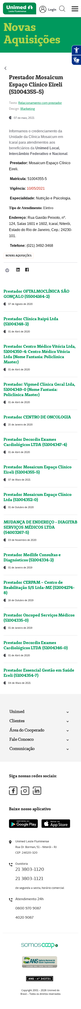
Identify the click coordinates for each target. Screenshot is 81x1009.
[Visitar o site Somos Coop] (39, 945)
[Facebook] (27, 269)
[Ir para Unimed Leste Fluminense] (19, 9)
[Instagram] (25, 791)
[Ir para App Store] (55, 823)
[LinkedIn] (18, 269)
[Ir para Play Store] (23, 823)
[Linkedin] (37, 791)
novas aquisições (19, 255)
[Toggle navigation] (75, 9)
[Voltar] (5, 67)
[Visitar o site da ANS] (39, 961)
